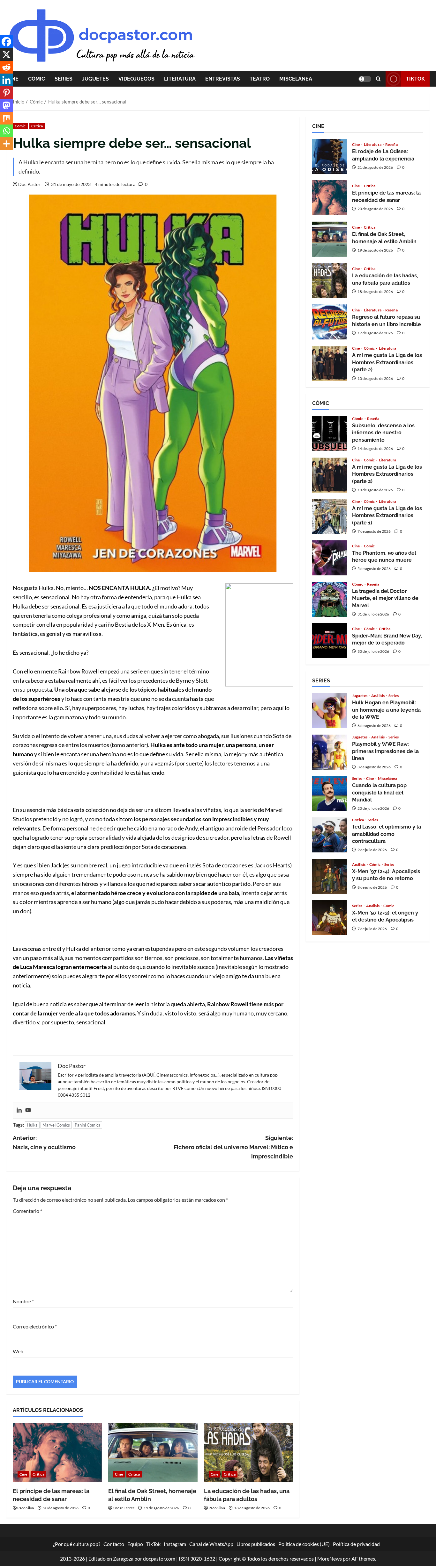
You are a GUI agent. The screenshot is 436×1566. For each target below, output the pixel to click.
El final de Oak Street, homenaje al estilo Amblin (329, 239)
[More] (6, 143)
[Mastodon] (6, 105)
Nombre (23, 1301)
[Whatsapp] (6, 131)
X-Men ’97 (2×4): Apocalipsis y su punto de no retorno (329, 876)
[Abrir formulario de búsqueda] (378, 79)
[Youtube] (28, 1110)
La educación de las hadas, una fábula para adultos (329, 280)
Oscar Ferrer (123, 1507)
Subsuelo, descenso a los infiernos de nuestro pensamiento (329, 433)
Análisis (378, 696)
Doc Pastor (29, 184)
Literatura (180, 79)
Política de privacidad (356, 1544)
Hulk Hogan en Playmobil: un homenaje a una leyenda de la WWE (329, 710)
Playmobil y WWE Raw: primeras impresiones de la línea (329, 752)
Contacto (113, 1544)
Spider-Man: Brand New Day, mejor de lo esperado (329, 640)
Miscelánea (295, 79)
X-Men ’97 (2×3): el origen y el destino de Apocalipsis (329, 917)
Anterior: (44, 1142)
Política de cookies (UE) (304, 1544)
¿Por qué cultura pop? (76, 1544)
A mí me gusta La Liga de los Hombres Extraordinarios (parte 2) (329, 363)
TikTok (415, 79)
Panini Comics (87, 1125)
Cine (23, 1474)
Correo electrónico (35, 1326)
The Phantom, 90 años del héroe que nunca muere (329, 557)
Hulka (32, 1125)
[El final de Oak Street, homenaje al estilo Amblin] (152, 1452)
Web (18, 1351)
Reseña (391, 144)
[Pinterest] (6, 92)
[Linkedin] (19, 1110)
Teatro (260, 79)
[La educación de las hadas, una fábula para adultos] (248, 1452)
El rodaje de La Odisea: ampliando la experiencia (329, 156)
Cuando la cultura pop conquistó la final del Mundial (329, 793)
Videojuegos (136, 79)
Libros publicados (256, 1544)
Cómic (36, 79)
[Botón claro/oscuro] (364, 79)
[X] (6, 54)
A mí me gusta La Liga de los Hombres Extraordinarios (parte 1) (329, 516)
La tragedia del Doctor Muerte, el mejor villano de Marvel (329, 599)
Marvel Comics (56, 1125)
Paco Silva (25, 1507)
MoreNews (329, 1558)
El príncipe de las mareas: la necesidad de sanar (329, 197)
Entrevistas (222, 79)
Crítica (37, 126)
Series (63, 79)
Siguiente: (233, 1147)
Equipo (135, 1544)
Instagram (175, 1544)
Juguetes (95, 79)
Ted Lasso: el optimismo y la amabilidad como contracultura (329, 834)
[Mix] (6, 118)
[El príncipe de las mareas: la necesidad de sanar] (57, 1452)
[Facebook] (6, 41)
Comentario (27, 1211)
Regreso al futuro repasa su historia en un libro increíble (329, 321)
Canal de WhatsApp (211, 1544)
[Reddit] (6, 67)
